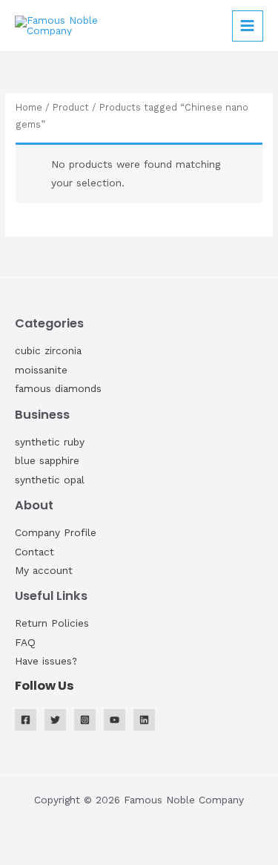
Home (29, 107)
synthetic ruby (50, 442)
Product (71, 107)
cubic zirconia (48, 350)
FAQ (25, 642)
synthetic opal (50, 480)
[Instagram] (85, 720)
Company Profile (55, 532)
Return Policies (52, 623)
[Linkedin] (144, 720)
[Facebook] (25, 720)
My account (44, 570)
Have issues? (46, 661)
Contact (34, 552)
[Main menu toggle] (247, 26)
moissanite (41, 370)
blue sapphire (47, 460)
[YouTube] (114, 720)
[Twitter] (55, 720)
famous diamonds (58, 388)
